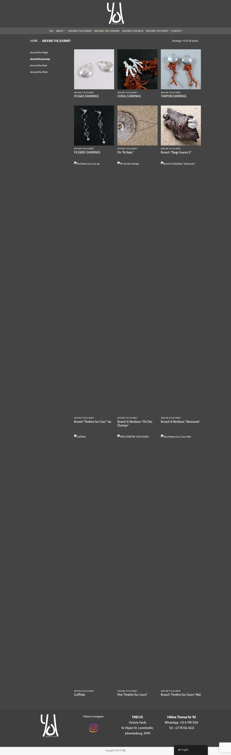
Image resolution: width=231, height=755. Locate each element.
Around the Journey (107, 31)
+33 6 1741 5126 (189, 722)
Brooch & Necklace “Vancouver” (180, 421)
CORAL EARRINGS (129, 96)
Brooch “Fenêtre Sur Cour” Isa (92, 421)
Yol (51, 31)
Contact (176, 31)
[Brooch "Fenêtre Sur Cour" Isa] (94, 288)
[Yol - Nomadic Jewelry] (115, 14)
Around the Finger (79, 31)
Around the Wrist (157, 31)
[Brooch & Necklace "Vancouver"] (181, 288)
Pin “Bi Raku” (125, 152)
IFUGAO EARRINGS (86, 96)
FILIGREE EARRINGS (87, 152)
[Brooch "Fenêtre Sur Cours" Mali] (181, 561)
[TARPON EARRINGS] (181, 69)
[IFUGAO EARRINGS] (94, 69)
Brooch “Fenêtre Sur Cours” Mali (181, 694)
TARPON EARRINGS (173, 96)
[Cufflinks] (94, 561)
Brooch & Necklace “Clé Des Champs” (134, 423)
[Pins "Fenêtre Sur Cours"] (137, 561)
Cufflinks (79, 694)
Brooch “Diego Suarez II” (176, 152)
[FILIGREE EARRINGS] (94, 126)
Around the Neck (133, 31)
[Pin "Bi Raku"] (137, 126)
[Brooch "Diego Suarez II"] (181, 126)
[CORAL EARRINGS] (137, 69)
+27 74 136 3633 (184, 728)
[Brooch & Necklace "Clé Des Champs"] (137, 288)
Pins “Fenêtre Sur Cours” (132, 694)
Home (34, 41)
